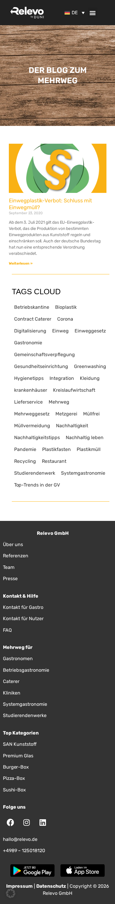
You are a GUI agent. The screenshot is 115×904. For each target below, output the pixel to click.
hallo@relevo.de (20, 839)
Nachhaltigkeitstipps (37, 437)
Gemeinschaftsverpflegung (44, 354)
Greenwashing (90, 366)
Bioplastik (66, 307)
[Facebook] (10, 822)
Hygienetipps (29, 378)
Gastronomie (28, 342)
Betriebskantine (31, 307)
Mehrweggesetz (32, 414)
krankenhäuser (30, 390)
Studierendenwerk (34, 473)
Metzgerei (66, 414)
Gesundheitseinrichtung (41, 366)
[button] (93, 12)
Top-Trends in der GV (37, 485)
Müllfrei (91, 414)
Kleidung (90, 378)
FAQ (7, 630)
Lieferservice (28, 402)
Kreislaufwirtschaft (74, 390)
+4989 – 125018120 (24, 850)
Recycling (25, 461)
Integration (62, 378)
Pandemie (25, 449)
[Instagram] (26, 822)
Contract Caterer (32, 319)
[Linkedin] (42, 822)
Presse (10, 578)
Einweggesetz (90, 331)
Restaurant (54, 461)
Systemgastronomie (83, 473)
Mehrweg (59, 402)
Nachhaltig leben (85, 437)
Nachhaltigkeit (72, 425)
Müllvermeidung (32, 425)
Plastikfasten (56, 449)
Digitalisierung (30, 331)
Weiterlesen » (20, 263)
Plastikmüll (89, 449)
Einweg (60, 331)
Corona (65, 319)
